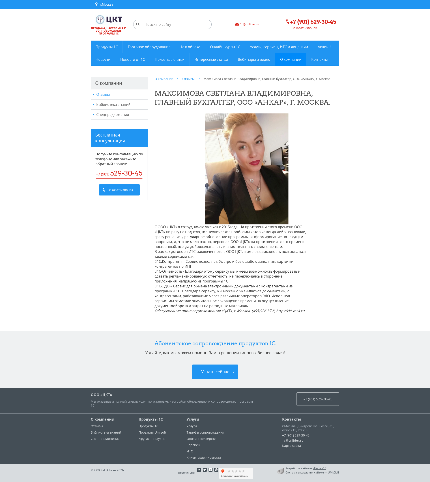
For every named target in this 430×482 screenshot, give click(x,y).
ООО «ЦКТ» (101, 394)
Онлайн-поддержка (202, 438)
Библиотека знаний (113, 104)
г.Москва (105, 4)
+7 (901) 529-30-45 (296, 435)
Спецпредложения (112, 114)
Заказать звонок (304, 28)
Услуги (193, 419)
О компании (102, 419)
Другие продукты (152, 438)
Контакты (291, 419)
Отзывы (103, 94)
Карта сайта (291, 445)
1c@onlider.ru (292, 440)
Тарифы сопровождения (205, 432)
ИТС (190, 451)
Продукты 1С (151, 419)
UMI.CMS (333, 472)
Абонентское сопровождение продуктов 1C (215, 343)
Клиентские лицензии (204, 457)
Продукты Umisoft (152, 432)
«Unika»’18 (319, 468)
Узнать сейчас (215, 371)
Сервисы (193, 445)
